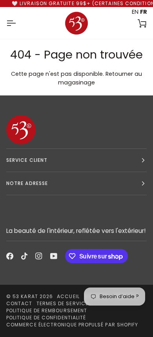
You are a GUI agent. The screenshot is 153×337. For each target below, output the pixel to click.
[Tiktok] (24, 256)
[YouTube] (53, 256)
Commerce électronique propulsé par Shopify (72, 324)
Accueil (68, 296)
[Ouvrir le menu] (18, 23)
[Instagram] (38, 256)
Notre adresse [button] (27, 183)
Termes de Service (62, 303)
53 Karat (25, 296)
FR (143, 12)
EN (135, 12)
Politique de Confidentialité (46, 317)
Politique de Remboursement (46, 310)
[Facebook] (9, 256)
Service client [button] (26, 160)
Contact (19, 303)
